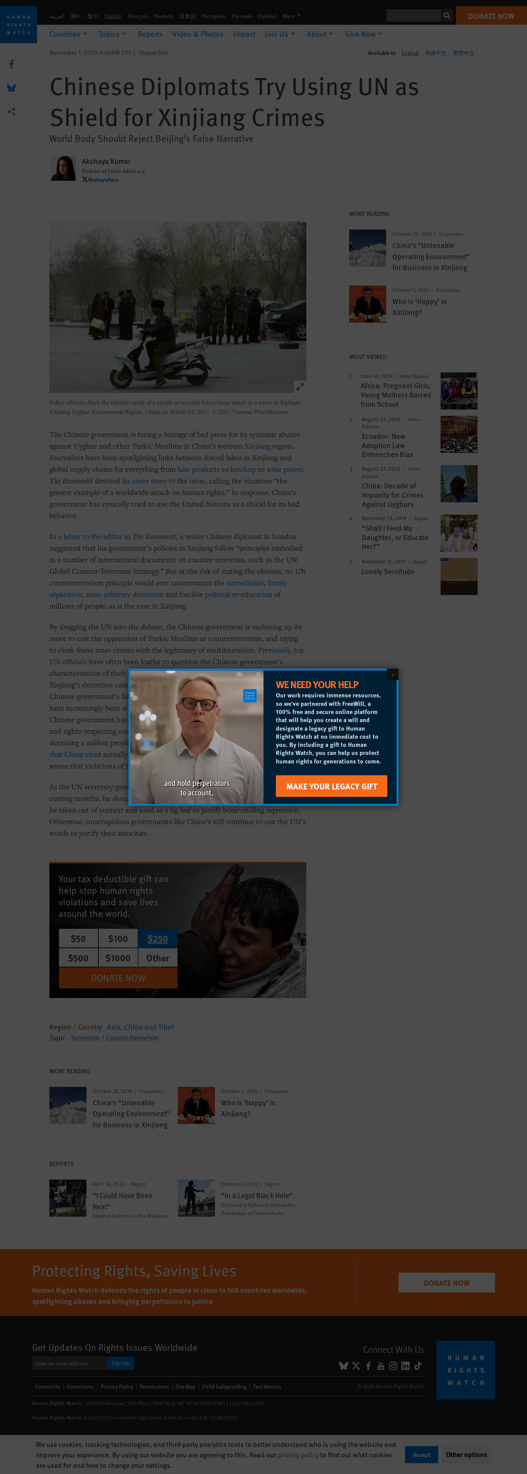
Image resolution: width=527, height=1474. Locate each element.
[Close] (393, 674)
